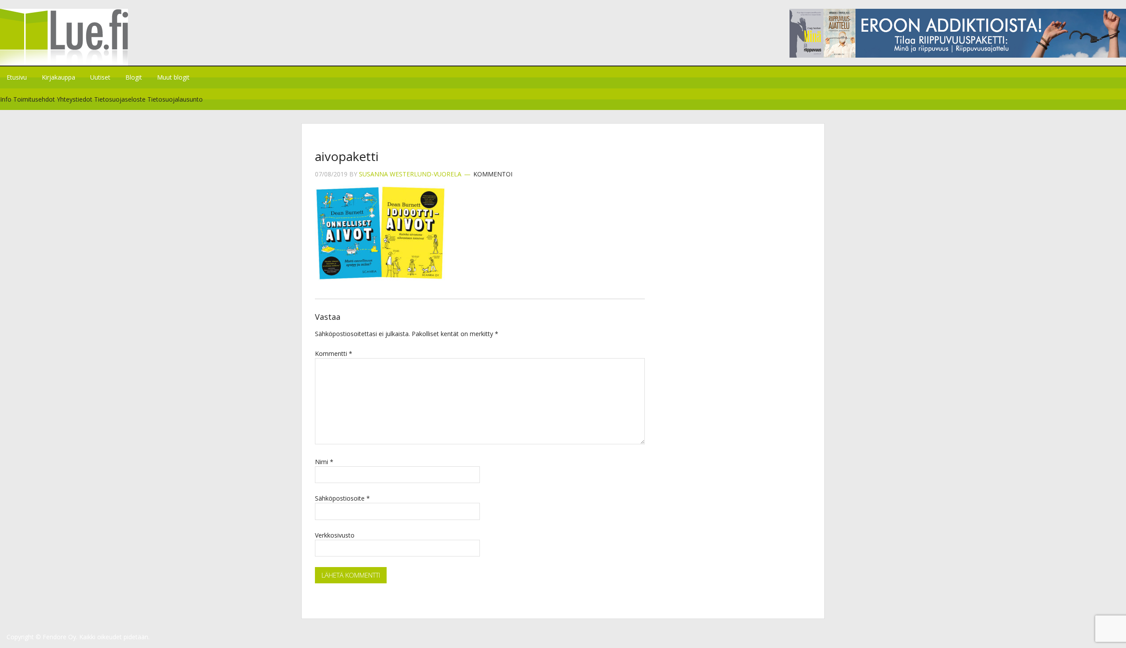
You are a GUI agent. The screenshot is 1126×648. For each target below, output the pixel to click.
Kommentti (333, 353)
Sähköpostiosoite (342, 498)
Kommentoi (492, 174)
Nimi (324, 462)
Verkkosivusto (335, 535)
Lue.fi (74, 37)
